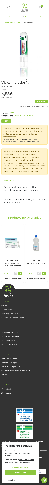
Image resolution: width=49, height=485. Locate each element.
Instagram (8, 393)
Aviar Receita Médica (9, 358)
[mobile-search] (8, 7)
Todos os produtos (15, 17)
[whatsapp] (44, 480)
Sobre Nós (5, 306)
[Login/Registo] (45, 7)
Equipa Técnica (7, 310)
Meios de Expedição (9, 363)
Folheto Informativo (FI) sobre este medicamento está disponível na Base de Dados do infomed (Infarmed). (22, 140)
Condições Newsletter (9, 344)
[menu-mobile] (2, 7)
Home (5, 17)
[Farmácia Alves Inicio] (25, 7)
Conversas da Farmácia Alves (12, 318)
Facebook (7, 389)
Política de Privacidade (10, 336)
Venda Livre (41, 17)
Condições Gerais (8, 340)
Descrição (9, 180)
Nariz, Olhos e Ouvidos (13, 22)
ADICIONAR (41, 101)
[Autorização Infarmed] (24, 431)
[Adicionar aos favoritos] (15, 273)
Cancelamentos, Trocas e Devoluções (15, 371)
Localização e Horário (9, 314)
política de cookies (26, 460)
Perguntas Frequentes (10, 332)
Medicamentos (29, 17)
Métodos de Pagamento (10, 367)
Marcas (4, 375)
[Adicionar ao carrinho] (20, 273)
